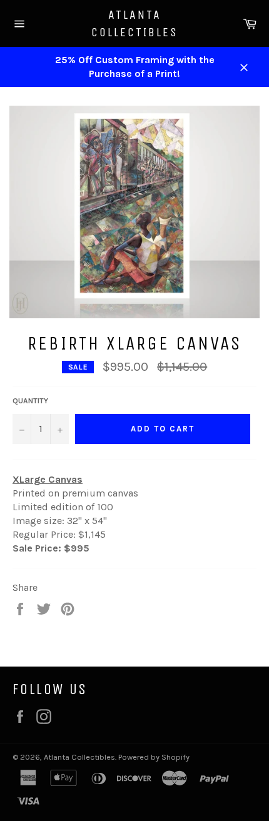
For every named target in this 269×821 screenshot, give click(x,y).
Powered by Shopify (154, 757)
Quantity (30, 400)
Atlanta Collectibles (134, 23)
